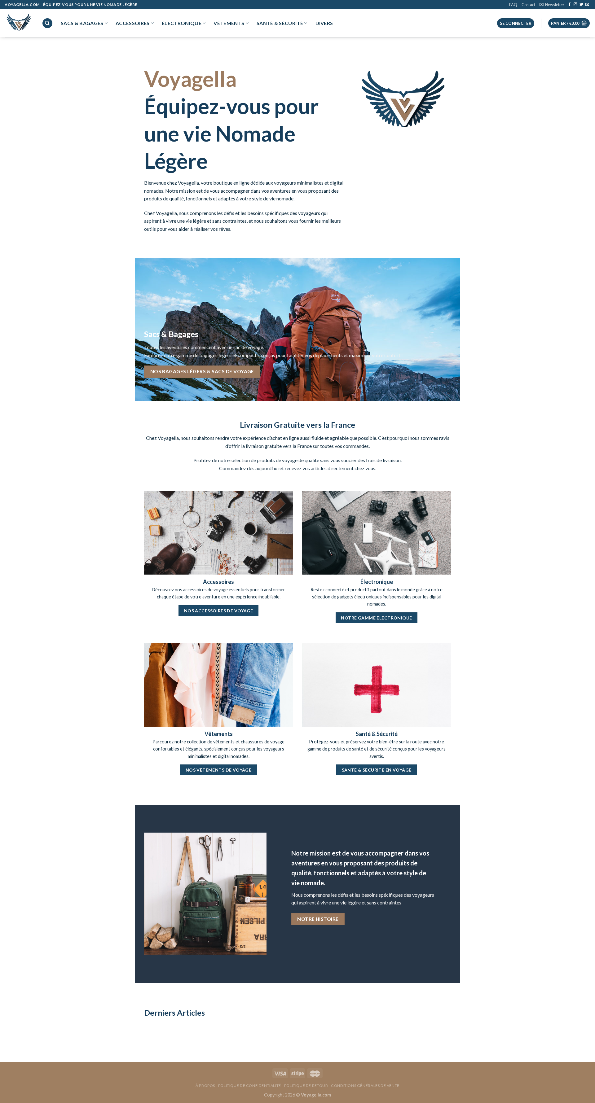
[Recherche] (47, 23)
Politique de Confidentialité (249, 1085)
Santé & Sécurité (280, 23)
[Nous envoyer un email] (587, 4)
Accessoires (133, 23)
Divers (324, 23)
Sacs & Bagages (82, 23)
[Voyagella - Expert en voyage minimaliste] (19, 23)
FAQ (513, 4)
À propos (205, 1085)
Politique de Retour (306, 1085)
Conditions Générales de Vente (365, 1085)
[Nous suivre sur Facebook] (569, 4)
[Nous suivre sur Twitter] (581, 4)
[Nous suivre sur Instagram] (575, 4)
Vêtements (229, 23)
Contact (528, 4)
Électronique (181, 23)
